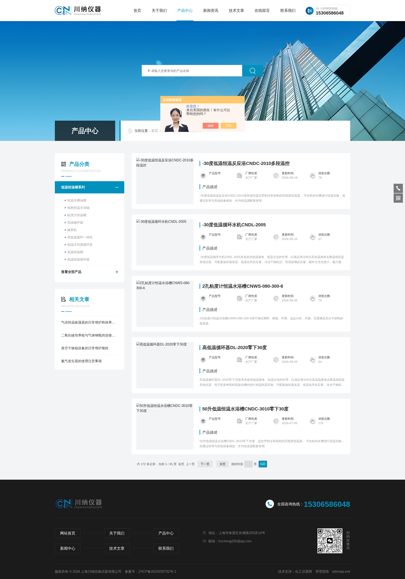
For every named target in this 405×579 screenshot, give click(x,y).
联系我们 (288, 10)
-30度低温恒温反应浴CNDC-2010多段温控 (246, 163)
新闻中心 (67, 548)
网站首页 (67, 533)
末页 (222, 464)
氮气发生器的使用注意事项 (81, 361)
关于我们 (159, 10)
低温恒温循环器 (78, 259)
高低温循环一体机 (80, 237)
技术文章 (236, 10)
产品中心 (185, 10)
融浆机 (72, 230)
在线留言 (262, 10)
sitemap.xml (341, 571)
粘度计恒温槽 (76, 215)
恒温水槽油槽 (76, 200)
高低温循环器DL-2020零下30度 (234, 347)
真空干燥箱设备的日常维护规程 (84, 348)
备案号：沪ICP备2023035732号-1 (150, 571)
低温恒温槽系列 (73, 187)
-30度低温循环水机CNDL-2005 (234, 224)
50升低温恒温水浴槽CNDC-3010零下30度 (245, 409)
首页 (137, 10)
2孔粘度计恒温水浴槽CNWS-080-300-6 (242, 286)
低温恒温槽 (75, 252)
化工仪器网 (303, 571)
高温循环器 (75, 222)
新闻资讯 (210, 10)
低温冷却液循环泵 (80, 244)
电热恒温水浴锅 (78, 207)
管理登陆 (322, 571)
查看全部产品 (71, 272)
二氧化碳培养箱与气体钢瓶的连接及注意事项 (89, 335)
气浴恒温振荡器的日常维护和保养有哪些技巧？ (89, 322)
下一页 (205, 464)
